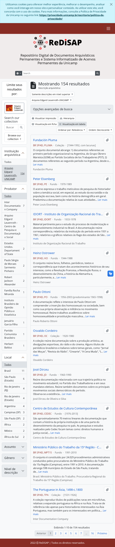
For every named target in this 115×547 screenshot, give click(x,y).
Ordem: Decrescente (99, 130)
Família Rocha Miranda (14, 292)
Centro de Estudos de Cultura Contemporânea (65, 408)
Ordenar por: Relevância (70, 130)
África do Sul (14, 437)
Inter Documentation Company (14, 206)
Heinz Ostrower (44, 253)
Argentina (14, 407)
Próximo (102, 533)
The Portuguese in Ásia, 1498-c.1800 (58, 490)
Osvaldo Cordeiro (45, 331)
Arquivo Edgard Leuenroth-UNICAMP (14, 173)
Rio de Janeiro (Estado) (14, 398)
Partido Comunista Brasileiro (14, 334)
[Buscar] (21, 127)
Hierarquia (68, 118)
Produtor (10, 189)
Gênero (9, 458)
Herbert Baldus (14, 345)
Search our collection (11, 119)
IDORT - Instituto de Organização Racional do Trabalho (68, 214)
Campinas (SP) (14, 413)
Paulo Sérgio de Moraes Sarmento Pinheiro (14, 266)
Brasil (14, 371)
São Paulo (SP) (14, 419)
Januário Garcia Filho (14, 322)
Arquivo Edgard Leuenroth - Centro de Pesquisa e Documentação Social (14, 226)
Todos (7, 162)
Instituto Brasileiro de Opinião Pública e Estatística (14, 307)
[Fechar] (111, 4)
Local (8, 357)
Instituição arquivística (12, 153)
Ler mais (38, 164)
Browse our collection (14, 137)
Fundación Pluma (45, 140)
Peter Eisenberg (44, 179)
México (14, 431)
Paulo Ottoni (41, 292)
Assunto (10, 447)
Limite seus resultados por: (14, 89)
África (14, 425)
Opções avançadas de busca (52, 109)
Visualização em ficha (46, 124)
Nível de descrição (11, 471)
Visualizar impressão (45, 118)
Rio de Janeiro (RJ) (14, 388)
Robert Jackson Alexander (14, 281)
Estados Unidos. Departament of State (14, 249)
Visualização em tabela (73, 124)
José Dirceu (41, 369)
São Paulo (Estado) (14, 378)
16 (92, 533)
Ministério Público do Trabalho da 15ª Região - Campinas (68, 447)
